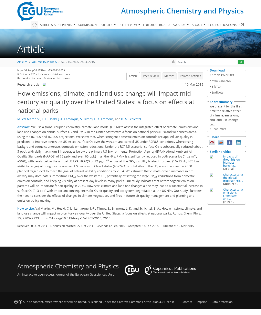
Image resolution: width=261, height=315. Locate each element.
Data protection (222, 302)
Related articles (190, 76)
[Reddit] (221, 142)
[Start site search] (241, 62)
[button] (173, 62)
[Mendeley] (212, 142)
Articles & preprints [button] (56, 25)
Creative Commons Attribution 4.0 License (146, 302)
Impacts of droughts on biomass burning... (231, 161)
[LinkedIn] (238, 142)
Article (133, 76)
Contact (186, 302)
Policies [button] (106, 25)
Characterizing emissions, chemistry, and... (233, 194)
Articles (22, 62)
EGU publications (222, 25)
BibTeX (216, 86)
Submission (87, 25)
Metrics (169, 76)
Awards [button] (179, 25)
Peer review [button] (128, 25)
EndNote (217, 92)
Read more (219, 129)
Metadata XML (221, 81)
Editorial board (156, 25)
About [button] (197, 25)
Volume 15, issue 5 (44, 62)
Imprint (202, 302)
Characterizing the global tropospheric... (233, 178)
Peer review (151, 76)
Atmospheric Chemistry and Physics (182, 11)
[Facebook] (229, 142)
